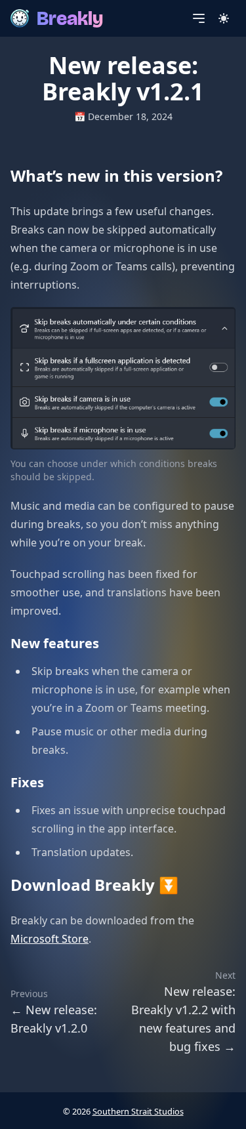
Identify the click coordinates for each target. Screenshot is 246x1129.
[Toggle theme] (224, 18)
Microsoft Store (49, 939)
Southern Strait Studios (138, 1111)
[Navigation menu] (199, 18)
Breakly (70, 18)
